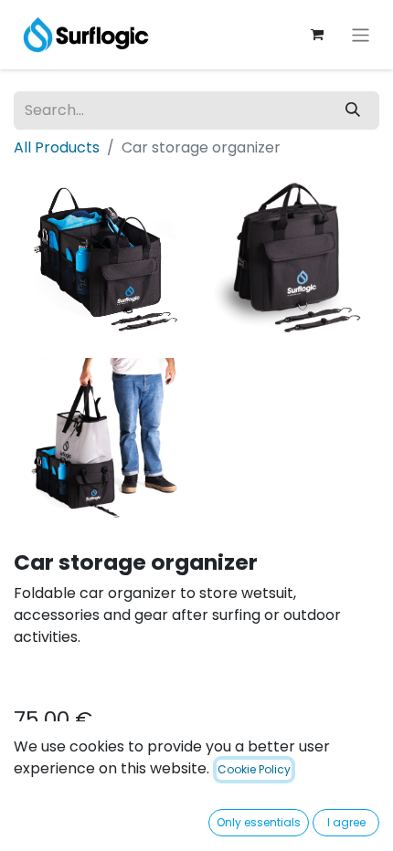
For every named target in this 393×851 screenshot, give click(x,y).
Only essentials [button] (259, 822)
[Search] (352, 110)
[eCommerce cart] (317, 34)
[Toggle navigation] (360, 34)
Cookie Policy (254, 769)
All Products (57, 147)
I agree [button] (346, 822)
